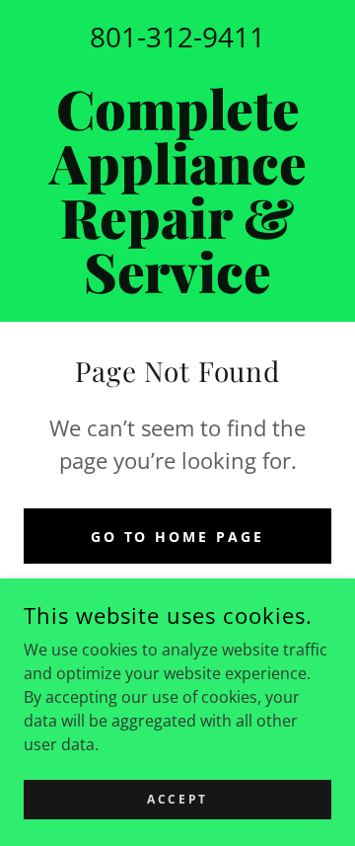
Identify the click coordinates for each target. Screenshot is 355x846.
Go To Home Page (178, 536)
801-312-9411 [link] (177, 36)
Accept (177, 799)
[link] (177, 189)
